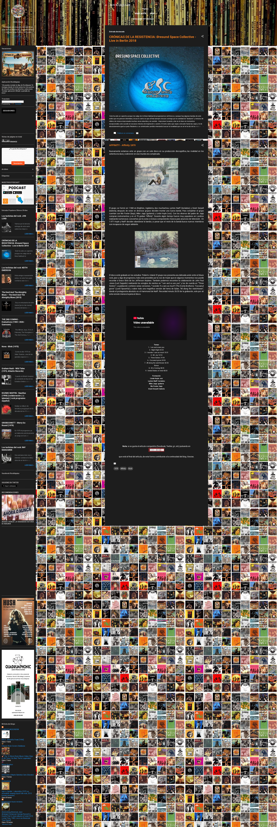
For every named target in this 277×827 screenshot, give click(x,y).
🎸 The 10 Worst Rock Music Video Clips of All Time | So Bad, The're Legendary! (17, 757)
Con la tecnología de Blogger (157, 620)
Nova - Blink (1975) (10, 346)
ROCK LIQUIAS (120, 5)
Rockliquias (18, 22)
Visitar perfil (18, 36)
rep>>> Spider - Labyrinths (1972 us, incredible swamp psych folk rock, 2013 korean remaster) (17, 793)
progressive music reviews (12, 802)
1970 (116, 469)
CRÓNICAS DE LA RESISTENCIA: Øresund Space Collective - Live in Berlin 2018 (15, 243)
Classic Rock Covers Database (13, 746)
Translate (18, 104)
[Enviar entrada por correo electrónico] (137, 134)
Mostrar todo (7, 824)
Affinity (123, 469)
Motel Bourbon (7, 765)
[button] (202, 36)
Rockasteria (6, 781)
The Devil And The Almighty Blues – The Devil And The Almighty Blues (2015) (14, 295)
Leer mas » (29, 234)
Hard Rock (140, 13)
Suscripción (18, 163)
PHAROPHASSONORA (10, 729)
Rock (130, 469)
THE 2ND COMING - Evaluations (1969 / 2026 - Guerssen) (13, 322)
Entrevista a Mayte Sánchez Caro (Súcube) (18, 775)
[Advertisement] (156, 542)
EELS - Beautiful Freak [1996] (13, 740)
